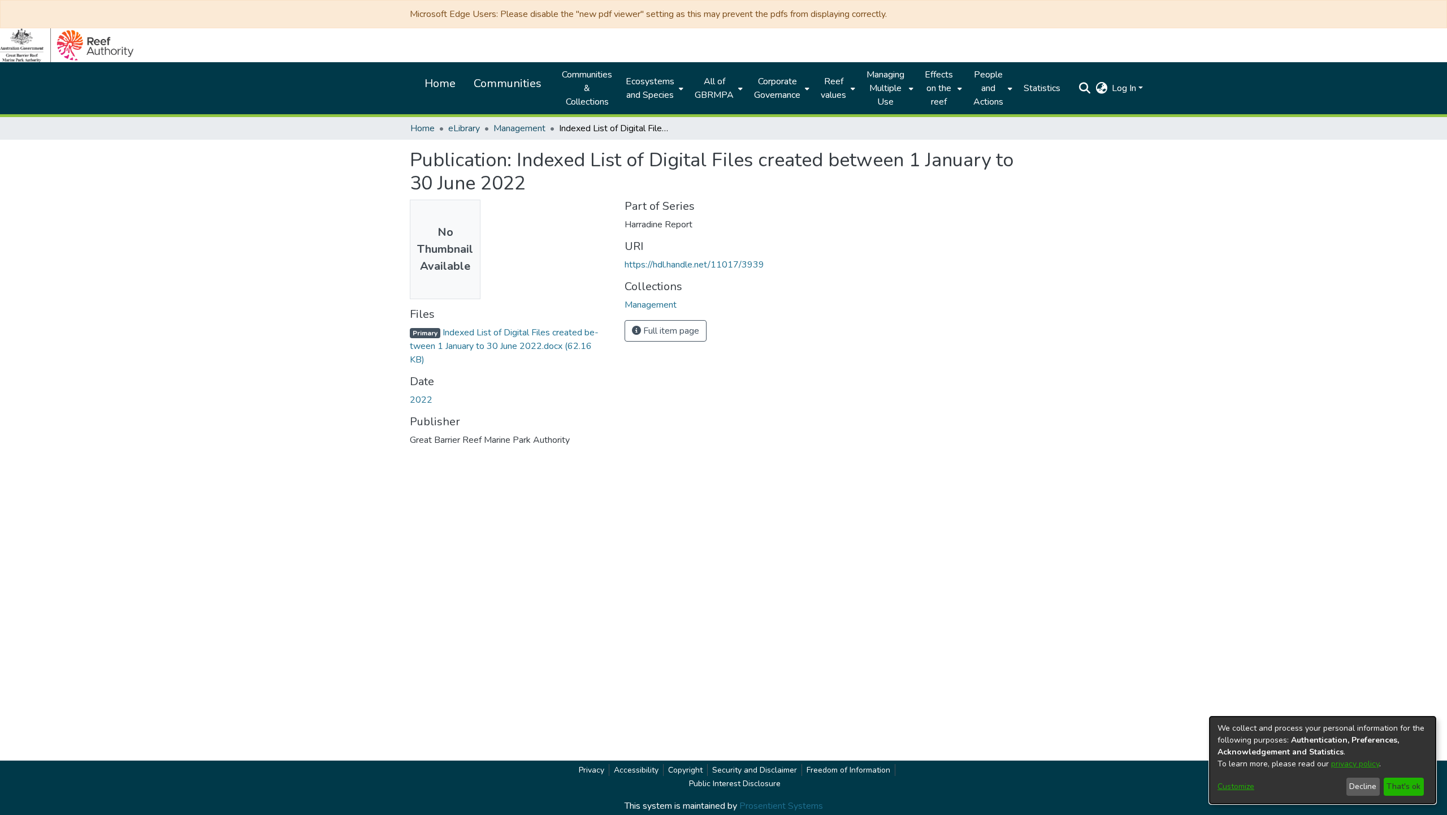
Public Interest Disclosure (735, 783)
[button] (1084, 88)
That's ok (1403, 786)
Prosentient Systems (781, 806)
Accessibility (636, 770)
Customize (1236, 786)
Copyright (685, 770)
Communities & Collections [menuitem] (587, 88)
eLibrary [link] (464, 128)
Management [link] (519, 128)
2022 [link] (421, 400)
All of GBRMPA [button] (714, 88)
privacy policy (1355, 763)
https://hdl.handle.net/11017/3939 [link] (694, 264)
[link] (504, 346)
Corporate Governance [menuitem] (777, 88)
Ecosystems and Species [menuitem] (650, 88)
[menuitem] (653, 88)
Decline (1362, 786)
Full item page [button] (670, 331)
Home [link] (422, 128)
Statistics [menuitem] (1042, 88)
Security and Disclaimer (754, 770)
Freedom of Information (848, 770)
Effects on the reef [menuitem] (939, 88)
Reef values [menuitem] (833, 88)
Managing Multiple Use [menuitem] (885, 88)
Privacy (591, 770)
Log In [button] (1125, 88)
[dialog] (1323, 760)
